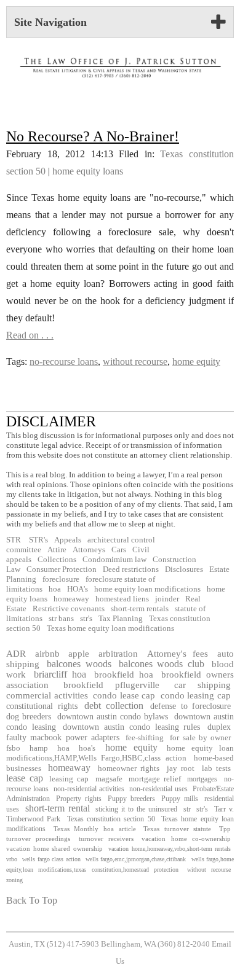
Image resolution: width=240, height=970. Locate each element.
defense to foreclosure (190, 706)
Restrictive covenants (69, 608)
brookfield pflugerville (111, 685)
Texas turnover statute (177, 828)
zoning (14, 880)
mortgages (202, 779)
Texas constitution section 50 (111, 819)
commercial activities (47, 695)
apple (78, 653)
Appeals (67, 540)
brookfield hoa (124, 674)
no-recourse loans (64, 361)
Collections (57, 559)
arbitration (118, 653)
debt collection (113, 705)
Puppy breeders (131, 798)
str (187, 809)
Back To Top (31, 900)
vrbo (11, 859)
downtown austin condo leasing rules (131, 727)
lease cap (24, 778)
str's (86, 618)
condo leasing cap (196, 695)
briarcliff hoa (60, 674)
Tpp (225, 828)
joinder (167, 599)
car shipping (202, 685)
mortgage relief (155, 779)
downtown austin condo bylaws (113, 716)
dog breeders (28, 716)
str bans (61, 618)
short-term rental (57, 808)
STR (13, 540)
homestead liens (122, 599)
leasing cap (69, 779)
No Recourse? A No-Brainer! (92, 136)
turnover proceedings (38, 838)
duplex (219, 727)
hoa (55, 589)
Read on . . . (30, 335)
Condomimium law (114, 559)
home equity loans (87, 171)
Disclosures (184, 569)
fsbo (13, 748)
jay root (180, 768)
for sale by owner (200, 737)
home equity (196, 361)
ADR (16, 653)
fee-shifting (145, 737)
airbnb (47, 653)
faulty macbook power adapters (62, 737)
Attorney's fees (178, 653)
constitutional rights (42, 706)
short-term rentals (140, 608)
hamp (39, 748)
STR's (37, 540)
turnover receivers (106, 838)
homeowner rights (128, 768)
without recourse (135, 361)
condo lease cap (124, 695)
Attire (56, 550)
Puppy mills (179, 798)
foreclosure (60, 579)
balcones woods (79, 664)
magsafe (108, 779)
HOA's (77, 589)
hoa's (87, 748)
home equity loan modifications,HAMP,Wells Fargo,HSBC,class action (120, 752)
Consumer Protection (61, 569)
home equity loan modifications (147, 589)
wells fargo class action (51, 859)
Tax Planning (120, 618)
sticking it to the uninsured (136, 809)
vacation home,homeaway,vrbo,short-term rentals (169, 848)
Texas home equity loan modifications (110, 628)
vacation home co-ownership (186, 838)
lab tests (216, 768)
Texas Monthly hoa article (95, 828)
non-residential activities (89, 788)
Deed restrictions (131, 569)
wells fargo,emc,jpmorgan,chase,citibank (136, 859)
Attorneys (89, 550)
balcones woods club (162, 664)
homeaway (71, 599)
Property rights (78, 798)
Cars (118, 550)
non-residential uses (158, 788)
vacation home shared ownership (54, 848)
